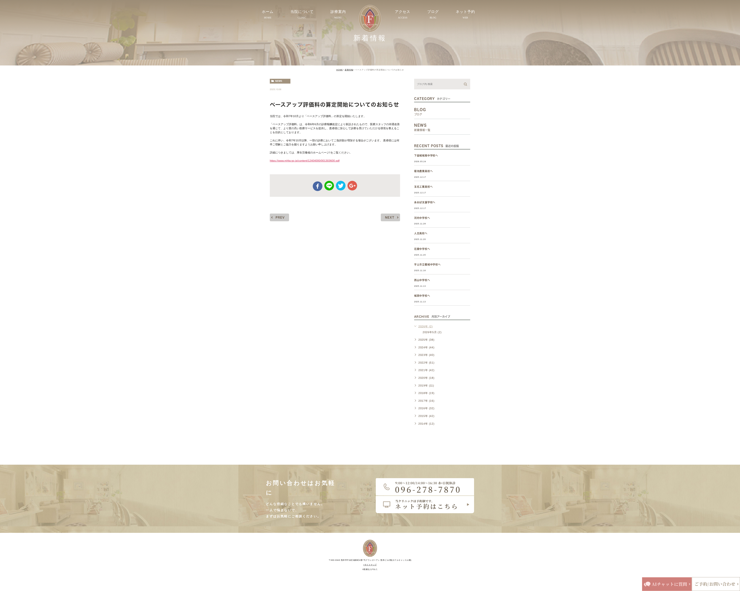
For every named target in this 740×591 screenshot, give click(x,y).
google (352, 185)
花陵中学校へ (422, 249)
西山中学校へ (422, 280)
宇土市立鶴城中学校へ (427, 264)
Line (329, 185)
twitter (341, 185)
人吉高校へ (420, 233)
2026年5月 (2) (432, 332)
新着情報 (349, 70)
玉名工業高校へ (423, 186)
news (278, 81)
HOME (339, 70)
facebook (317, 186)
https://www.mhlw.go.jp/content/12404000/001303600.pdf (305, 160)
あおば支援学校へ (424, 202)
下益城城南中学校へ (426, 155)
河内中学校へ (422, 218)
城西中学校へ (422, 295)
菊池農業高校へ (423, 171)
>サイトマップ (370, 565)
